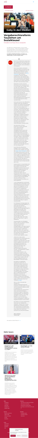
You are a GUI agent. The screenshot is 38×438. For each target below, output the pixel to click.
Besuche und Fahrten (8, 413)
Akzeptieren (13, 435)
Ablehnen (18, 435)
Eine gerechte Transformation (26, 405)
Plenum (17, 42)
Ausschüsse (6, 405)
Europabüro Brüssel (24, 414)
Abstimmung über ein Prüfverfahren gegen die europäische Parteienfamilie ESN (10, 378)
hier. (20, 320)
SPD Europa (6, 425)
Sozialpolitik (23, 42)
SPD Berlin (6, 426)
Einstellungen (24, 435)
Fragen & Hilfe (6, 414)
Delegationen (6, 406)
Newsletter (6, 418)
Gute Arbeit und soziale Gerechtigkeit (27, 402)
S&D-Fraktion (6, 423)
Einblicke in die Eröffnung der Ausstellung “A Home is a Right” (11, 347)
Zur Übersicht (8, 7)
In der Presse (12, 42)
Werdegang (6, 402)
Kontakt (5, 417)
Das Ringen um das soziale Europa (26, 346)
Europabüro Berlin (24, 413)
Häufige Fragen (7, 408)
